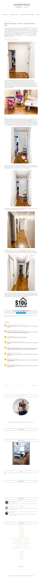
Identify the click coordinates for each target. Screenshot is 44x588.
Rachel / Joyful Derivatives (11, 336)
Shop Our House (14, 14)
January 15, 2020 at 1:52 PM (21, 330)
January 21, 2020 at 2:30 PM (15, 364)
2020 (21, 528)
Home (21, 385)
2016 (21, 556)
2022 (21, 525)
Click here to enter (21, 313)
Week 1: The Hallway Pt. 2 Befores (10, 38)
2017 (21, 554)
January (21, 536)
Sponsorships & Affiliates (27, 14)
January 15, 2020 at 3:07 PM (19, 341)
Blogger (23, 566)
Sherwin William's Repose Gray (24, 31)
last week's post (15, 250)
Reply (8, 328)
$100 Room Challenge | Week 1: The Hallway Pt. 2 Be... (21, 548)
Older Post (7, 385)
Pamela (8, 347)
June (21, 533)
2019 (21, 551)
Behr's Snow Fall (27, 34)
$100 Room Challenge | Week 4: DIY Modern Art (22, 541)
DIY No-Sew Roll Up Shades (16, 506)
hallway (15, 316)
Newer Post (35, 385)
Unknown (8, 358)
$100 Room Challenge (31, 29)
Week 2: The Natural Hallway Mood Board (12, 40)
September (21, 531)
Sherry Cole (9, 364)
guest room (23, 35)
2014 (21, 559)
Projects (5, 14)
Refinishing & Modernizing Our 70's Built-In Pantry (21, 539)
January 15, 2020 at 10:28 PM (14, 347)
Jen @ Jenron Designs (11, 341)
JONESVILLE (22, 4)
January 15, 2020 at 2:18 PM (20, 336)
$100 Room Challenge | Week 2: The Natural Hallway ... (21, 546)
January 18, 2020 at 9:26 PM (15, 358)
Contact (38, 14)
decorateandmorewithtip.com (12, 330)
